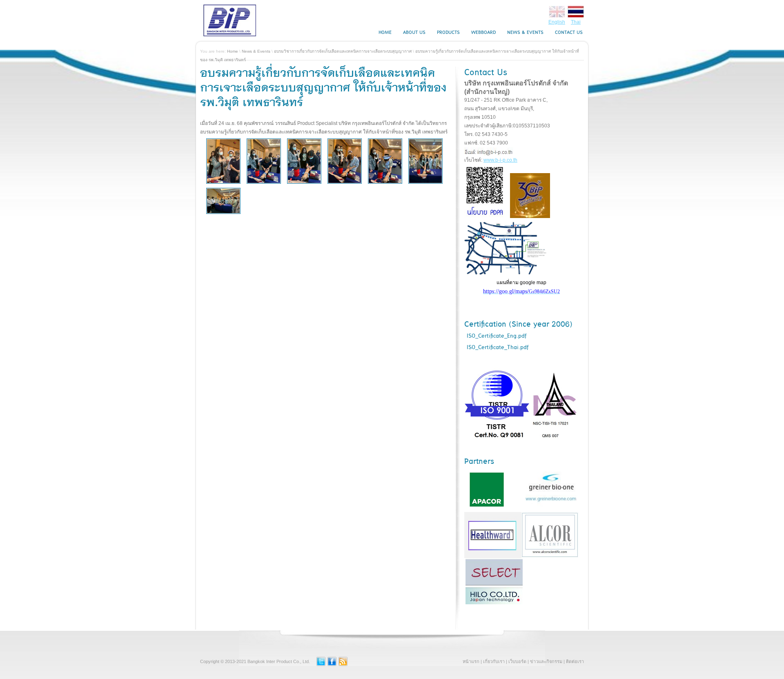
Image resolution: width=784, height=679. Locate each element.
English (556, 22)
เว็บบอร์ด (517, 661)
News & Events (256, 51)
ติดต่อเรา (575, 661)
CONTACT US (569, 32)
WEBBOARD (483, 32)
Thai (576, 22)
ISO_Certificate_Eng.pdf (496, 336)
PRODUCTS (448, 32)
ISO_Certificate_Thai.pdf (497, 347)
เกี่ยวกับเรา (494, 661)
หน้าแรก (471, 661)
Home (232, 51)
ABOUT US (414, 32)
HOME (385, 32)
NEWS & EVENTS (525, 32)
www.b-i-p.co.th (500, 160)
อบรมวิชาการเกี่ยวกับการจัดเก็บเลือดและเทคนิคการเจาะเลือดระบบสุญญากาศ (343, 51)
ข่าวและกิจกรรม (546, 661)
